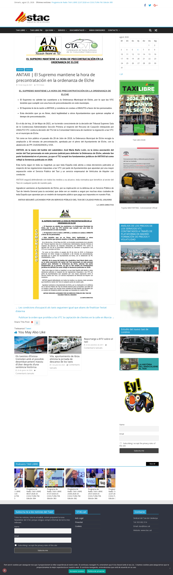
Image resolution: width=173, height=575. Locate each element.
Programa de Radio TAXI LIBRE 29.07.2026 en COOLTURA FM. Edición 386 (87, 494)
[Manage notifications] (5, 570)
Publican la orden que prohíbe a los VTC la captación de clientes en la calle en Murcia (66, 317)
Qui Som (49, 30)
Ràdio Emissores (97, 30)
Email (121, 434)
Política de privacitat (96, 571)
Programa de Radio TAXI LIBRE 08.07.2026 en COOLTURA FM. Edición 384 (25, 494)
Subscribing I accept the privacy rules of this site (137, 444)
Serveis (61, 30)
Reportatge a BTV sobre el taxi (98, 340)
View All (152, 464)
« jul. (121, 74)
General (29, 70)
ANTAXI (20, 70)
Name (121, 424)
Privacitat (79, 522)
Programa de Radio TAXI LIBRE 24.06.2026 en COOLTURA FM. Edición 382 (67, 494)
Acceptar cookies (77, 571)
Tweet (28, 328)
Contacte (113, 30)
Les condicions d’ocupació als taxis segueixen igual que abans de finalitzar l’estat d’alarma (61, 309)
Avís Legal (79, 518)
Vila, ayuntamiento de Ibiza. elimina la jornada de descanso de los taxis (65, 359)
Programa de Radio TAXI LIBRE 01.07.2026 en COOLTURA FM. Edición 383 (46, 494)
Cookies (78, 526)
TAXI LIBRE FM (36, 30)
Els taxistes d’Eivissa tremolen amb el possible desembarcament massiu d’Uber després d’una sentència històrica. (30, 362)
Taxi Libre (20, 30)
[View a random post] (156, 30)
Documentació (77, 30)
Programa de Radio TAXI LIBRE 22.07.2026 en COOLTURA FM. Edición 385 (82, 2)
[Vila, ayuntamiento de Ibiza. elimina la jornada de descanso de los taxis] (65, 337)
